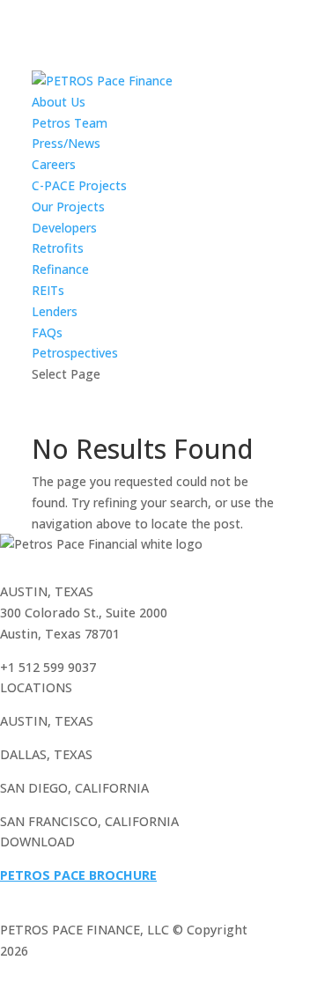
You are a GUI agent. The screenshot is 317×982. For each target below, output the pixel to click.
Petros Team (69, 122)
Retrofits (58, 248)
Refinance (60, 269)
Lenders (54, 311)
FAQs (47, 332)
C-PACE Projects (79, 185)
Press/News (66, 143)
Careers (54, 164)
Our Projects (68, 206)
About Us (58, 101)
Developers (64, 227)
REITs (48, 290)
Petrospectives (75, 352)
